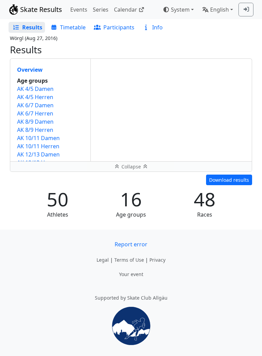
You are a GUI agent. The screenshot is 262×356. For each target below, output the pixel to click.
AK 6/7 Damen (35, 105)
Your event (131, 274)
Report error (131, 244)
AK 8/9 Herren (35, 130)
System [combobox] (180, 9)
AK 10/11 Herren (38, 146)
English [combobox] (219, 9)
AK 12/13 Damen (38, 154)
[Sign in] (245, 9)
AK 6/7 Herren (35, 113)
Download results (229, 180)
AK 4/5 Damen (35, 89)
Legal (103, 260)
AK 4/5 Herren (35, 97)
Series (100, 9)
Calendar (125, 9)
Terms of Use (129, 260)
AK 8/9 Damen (35, 121)
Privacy (157, 260)
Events (78, 9)
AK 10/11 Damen (38, 138)
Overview (30, 69)
